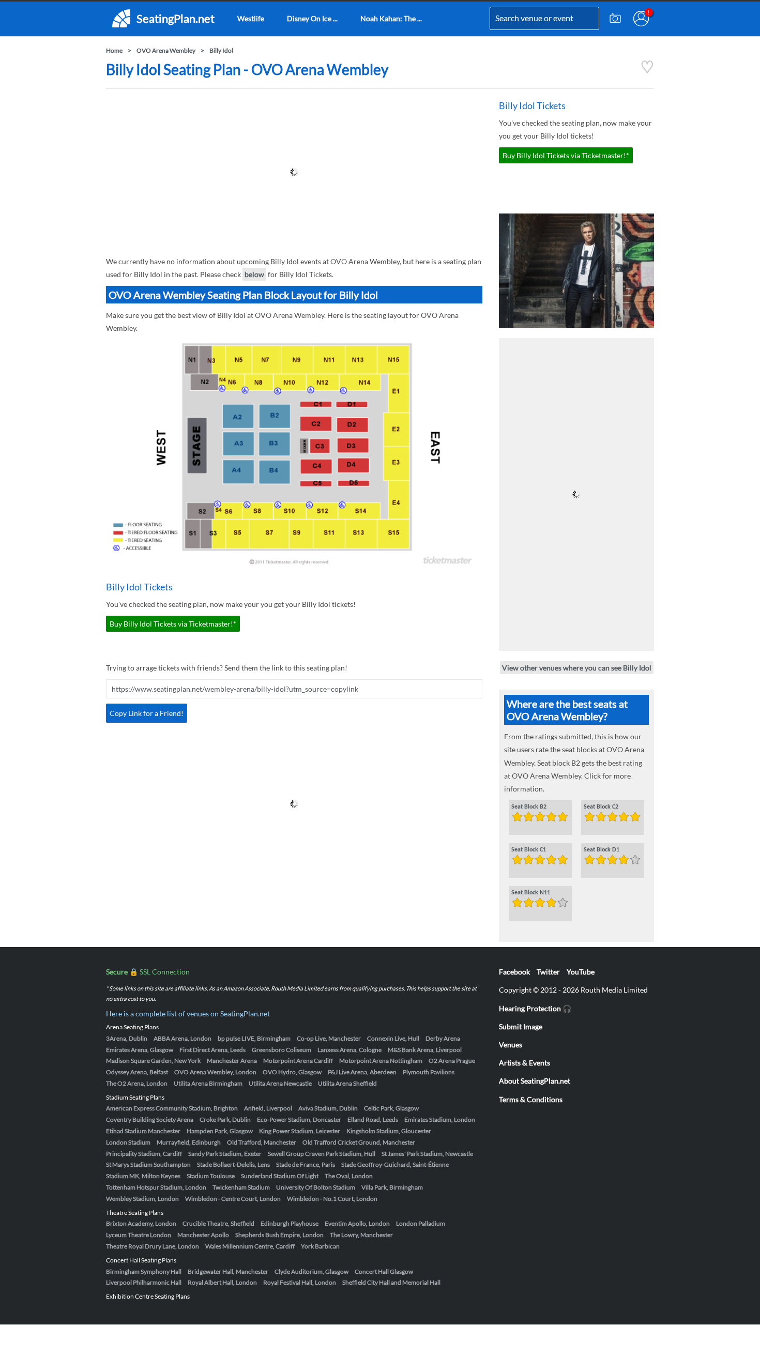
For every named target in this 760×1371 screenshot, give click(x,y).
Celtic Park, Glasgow (391, 1108)
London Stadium (128, 1142)
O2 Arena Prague (452, 1060)
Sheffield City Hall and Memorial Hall (391, 1282)
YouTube (581, 971)
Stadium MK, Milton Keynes (143, 1176)
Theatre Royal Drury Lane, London (152, 1246)
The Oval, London (349, 1176)
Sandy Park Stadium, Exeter (225, 1153)
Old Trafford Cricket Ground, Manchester (358, 1142)
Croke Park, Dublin (225, 1119)
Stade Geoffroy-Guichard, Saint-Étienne (395, 1164)
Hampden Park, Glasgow (220, 1131)
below (254, 274)
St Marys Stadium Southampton (148, 1164)
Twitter (548, 971)
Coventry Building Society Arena (149, 1119)
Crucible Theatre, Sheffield (218, 1223)
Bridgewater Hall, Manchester (228, 1271)
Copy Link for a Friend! (147, 713)
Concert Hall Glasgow (384, 1271)
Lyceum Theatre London (138, 1235)
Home (114, 50)
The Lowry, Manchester (361, 1235)
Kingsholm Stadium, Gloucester (388, 1131)
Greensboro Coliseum (281, 1050)
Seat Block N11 (530, 893)
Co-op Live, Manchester (329, 1038)
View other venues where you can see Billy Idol (576, 667)
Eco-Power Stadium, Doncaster (299, 1119)
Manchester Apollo (203, 1235)
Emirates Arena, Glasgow (139, 1050)
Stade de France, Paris (305, 1164)
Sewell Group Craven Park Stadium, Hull (321, 1153)
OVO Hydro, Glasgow (292, 1072)
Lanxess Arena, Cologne (349, 1050)
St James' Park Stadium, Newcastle (427, 1153)
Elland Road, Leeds (372, 1119)
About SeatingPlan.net (534, 1080)
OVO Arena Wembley (165, 50)
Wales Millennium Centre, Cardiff (250, 1246)
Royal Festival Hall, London (299, 1282)
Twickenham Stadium (241, 1187)
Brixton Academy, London (141, 1223)
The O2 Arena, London (137, 1083)
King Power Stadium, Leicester (299, 1131)
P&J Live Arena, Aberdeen (362, 1072)
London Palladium (420, 1223)
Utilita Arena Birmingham (208, 1083)
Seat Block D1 (601, 850)
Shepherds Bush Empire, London (279, 1235)
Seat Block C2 (601, 807)
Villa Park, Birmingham (392, 1187)
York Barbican (320, 1246)
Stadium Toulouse (211, 1176)
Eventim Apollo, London (357, 1223)
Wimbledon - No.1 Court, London (332, 1198)
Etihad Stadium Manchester (143, 1131)
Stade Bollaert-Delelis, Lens (233, 1164)
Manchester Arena (232, 1060)
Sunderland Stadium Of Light (279, 1176)
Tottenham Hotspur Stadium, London (156, 1187)
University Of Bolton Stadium (315, 1187)
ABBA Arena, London (182, 1038)
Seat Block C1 (528, 850)
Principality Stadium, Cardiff (144, 1153)
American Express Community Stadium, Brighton (172, 1108)
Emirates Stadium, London (439, 1119)
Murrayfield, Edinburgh (189, 1142)
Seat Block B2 (528, 807)
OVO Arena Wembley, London (215, 1072)
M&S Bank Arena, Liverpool (425, 1050)
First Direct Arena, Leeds (212, 1050)
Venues (510, 1044)
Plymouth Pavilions (428, 1072)
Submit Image (520, 1026)
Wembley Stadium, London (142, 1198)
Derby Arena (442, 1038)
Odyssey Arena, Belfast (137, 1072)
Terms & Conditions (531, 1099)
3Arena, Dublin (126, 1038)
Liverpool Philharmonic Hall (143, 1282)
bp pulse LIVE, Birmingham (254, 1038)
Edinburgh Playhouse (289, 1223)
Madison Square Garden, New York (153, 1060)
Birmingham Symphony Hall (143, 1271)
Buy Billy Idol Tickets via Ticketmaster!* (173, 623)
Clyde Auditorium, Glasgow (311, 1271)
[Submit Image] (615, 19)
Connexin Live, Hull (393, 1038)
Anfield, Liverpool (268, 1108)
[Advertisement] (294, 172)
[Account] (641, 19)
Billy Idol (221, 50)
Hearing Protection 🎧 (535, 1008)
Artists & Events (524, 1062)
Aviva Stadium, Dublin (328, 1108)
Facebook (514, 971)
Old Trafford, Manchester (261, 1142)
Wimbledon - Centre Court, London (233, 1198)
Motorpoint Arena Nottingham (380, 1060)
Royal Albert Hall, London (222, 1282)
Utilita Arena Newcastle (280, 1083)
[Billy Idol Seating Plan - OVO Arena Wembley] (647, 71)
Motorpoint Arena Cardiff (298, 1060)
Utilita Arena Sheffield (347, 1083)
